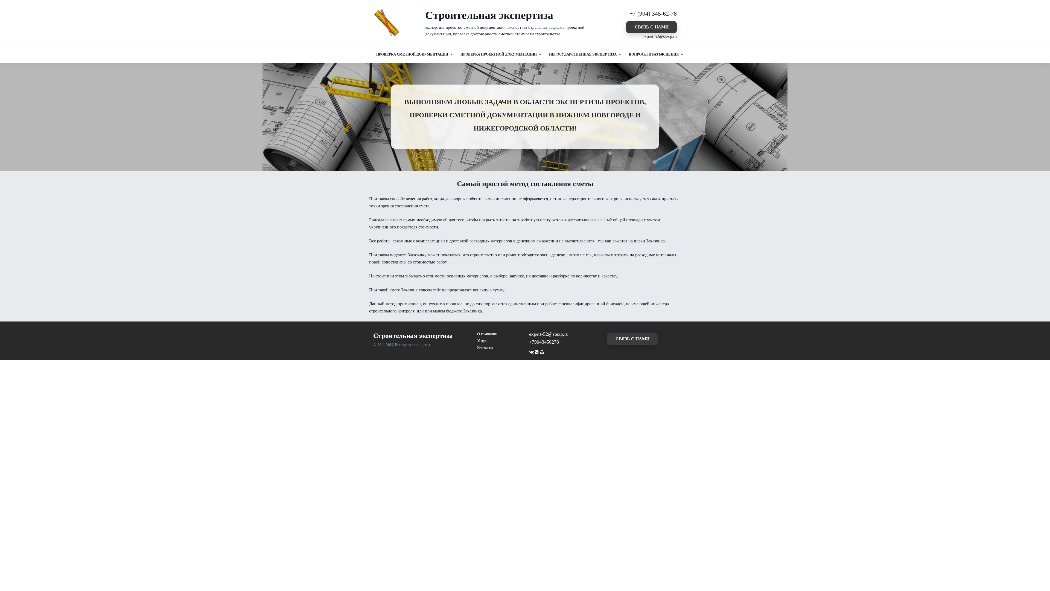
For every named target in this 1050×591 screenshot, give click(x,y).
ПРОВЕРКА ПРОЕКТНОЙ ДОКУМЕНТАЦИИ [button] (499, 54)
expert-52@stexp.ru (660, 36)
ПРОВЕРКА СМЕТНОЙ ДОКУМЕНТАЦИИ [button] (412, 54)
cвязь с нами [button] (652, 27)
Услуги (483, 341)
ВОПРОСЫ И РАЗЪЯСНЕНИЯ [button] (654, 54)
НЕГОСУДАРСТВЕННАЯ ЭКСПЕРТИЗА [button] (583, 54)
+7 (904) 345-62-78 (653, 13)
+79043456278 (544, 342)
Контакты (485, 348)
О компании (487, 334)
